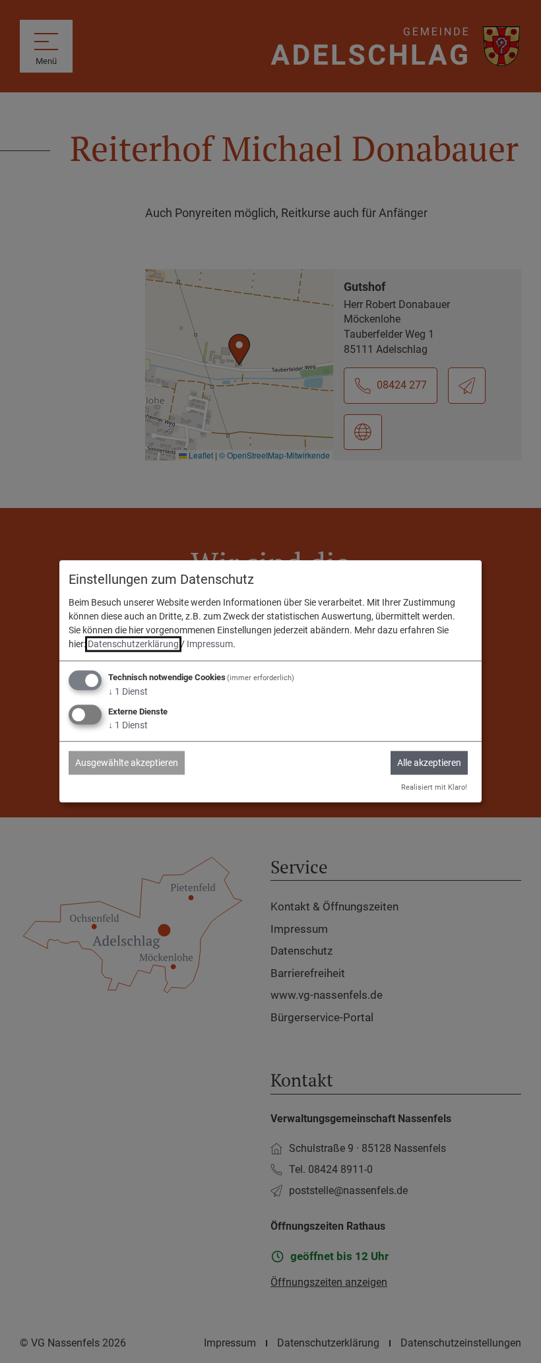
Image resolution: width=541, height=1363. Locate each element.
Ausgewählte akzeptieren (126, 762)
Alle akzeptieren (429, 762)
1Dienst (128, 691)
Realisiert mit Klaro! (434, 787)
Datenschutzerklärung (133, 644)
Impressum (210, 644)
